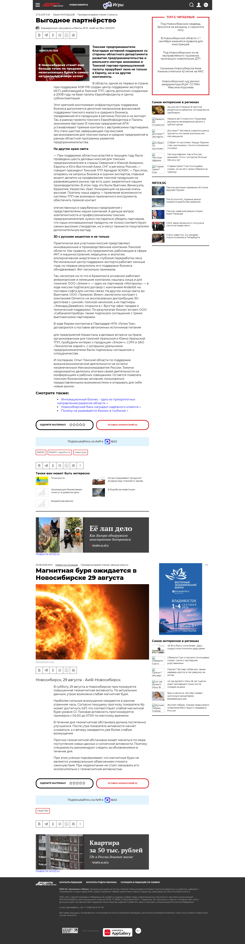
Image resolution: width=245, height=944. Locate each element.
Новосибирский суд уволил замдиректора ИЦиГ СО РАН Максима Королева (181, 84)
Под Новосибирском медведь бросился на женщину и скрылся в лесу (180, 27)
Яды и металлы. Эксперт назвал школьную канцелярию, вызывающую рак (185, 696)
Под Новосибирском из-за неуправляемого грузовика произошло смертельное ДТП (181, 55)
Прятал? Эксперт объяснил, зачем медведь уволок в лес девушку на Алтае (186, 672)
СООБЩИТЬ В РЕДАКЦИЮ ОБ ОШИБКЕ (140, 882)
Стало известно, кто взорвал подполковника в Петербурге (183, 236)
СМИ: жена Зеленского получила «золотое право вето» (185, 224)
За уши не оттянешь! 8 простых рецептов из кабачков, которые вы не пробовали (188, 110)
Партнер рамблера (90, 931)
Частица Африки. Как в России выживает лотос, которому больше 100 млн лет (187, 157)
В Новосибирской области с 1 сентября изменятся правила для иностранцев (181, 41)
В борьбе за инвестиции (121, 489)
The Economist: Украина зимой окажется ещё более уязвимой (183, 200)
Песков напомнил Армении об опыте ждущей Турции (187, 188)
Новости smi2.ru (48, 554)
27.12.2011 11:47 (43, 14)
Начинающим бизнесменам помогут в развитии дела (66, 491)
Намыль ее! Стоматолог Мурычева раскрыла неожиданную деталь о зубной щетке (186, 121)
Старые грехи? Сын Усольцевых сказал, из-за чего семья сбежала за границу (187, 169)
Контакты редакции (70, 882)
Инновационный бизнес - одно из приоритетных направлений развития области (96, 401)
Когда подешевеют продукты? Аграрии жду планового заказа (125, 479)
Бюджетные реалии (62, 501)
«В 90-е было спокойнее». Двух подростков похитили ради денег (186, 647)
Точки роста (58, 478)
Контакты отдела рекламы (101, 882)
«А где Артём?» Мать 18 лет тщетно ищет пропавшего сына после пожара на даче (186, 684)
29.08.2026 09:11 (44, 565)
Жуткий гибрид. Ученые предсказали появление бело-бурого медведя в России (188, 708)
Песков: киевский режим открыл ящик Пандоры (184, 212)
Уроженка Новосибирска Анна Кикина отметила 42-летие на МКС (181, 70)
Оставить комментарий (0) (122, 425)
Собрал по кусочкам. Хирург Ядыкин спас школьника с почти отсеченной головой (188, 145)
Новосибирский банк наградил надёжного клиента (99, 407)
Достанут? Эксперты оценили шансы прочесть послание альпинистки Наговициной (188, 133)
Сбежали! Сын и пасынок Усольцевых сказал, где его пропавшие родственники (188, 660)
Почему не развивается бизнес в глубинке (93, 410)
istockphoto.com (45, 661)
